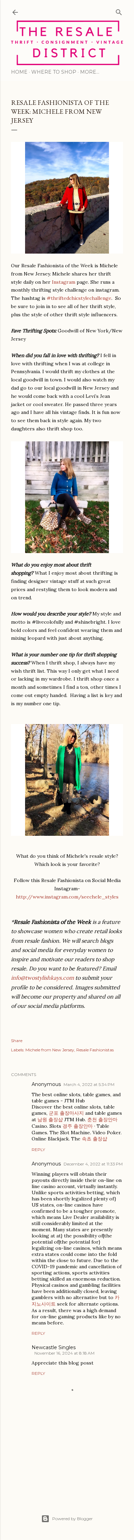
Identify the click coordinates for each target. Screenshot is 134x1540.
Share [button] (16, 1040)
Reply (38, 1149)
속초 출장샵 (94, 1139)
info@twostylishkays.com (42, 977)
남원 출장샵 (50, 1119)
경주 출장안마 (78, 1126)
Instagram (63, 282)
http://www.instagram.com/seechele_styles (67, 897)
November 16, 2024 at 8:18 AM (64, 1353)
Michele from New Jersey (49, 1049)
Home (19, 72)
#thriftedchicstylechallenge (79, 298)
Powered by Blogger (72, 1518)
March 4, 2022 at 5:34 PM (89, 1084)
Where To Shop (53, 72)
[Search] (119, 10)
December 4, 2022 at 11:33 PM (93, 1163)
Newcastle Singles (54, 1347)
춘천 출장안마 (102, 1119)
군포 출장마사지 (66, 1113)
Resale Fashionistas (95, 1049)
